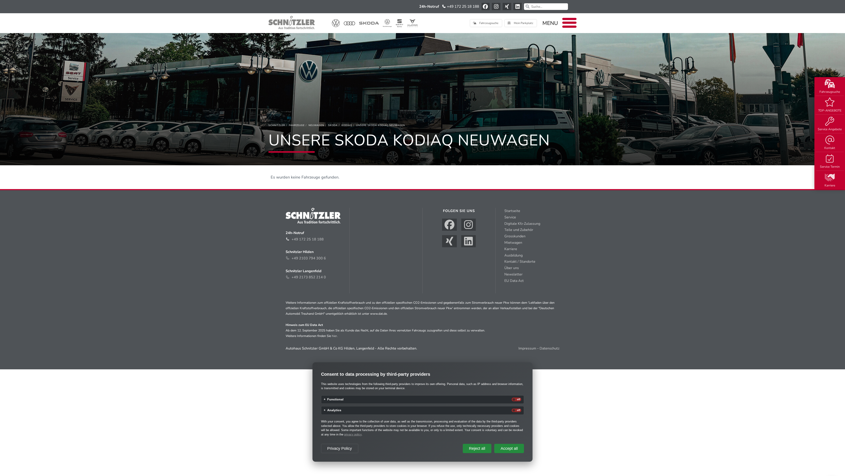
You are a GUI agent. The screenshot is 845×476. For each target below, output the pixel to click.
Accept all (509, 448)
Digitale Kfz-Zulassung (522, 223)
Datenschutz (549, 348)
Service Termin (830, 167)
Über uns (511, 268)
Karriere (830, 185)
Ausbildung (513, 255)
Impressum (527, 348)
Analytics (334, 410)
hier (334, 336)
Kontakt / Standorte (519, 261)
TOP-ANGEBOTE (829, 110)
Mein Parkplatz (523, 23)
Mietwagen (513, 242)
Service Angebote (830, 129)
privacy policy (353, 434)
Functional (335, 399)
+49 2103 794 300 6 (309, 258)
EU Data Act (514, 280)
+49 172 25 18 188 (462, 6)
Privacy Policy (339, 448)
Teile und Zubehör (518, 229)
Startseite (512, 210)
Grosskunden (514, 236)
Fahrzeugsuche (829, 92)
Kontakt (829, 148)
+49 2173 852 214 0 (309, 277)
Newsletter (513, 274)
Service (510, 217)
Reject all (477, 448)
